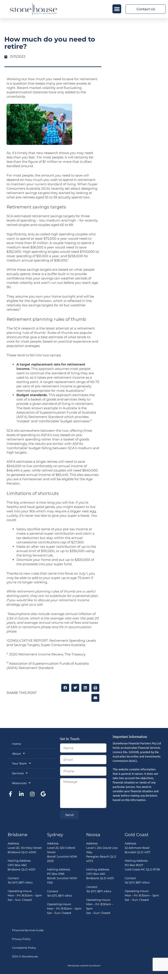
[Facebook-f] (10, 794)
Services (18, 773)
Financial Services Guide (28, 930)
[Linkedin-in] (21, 794)
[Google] (43, 794)
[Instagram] (32, 794)
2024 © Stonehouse (25, 956)
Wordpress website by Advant (84, 965)
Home (16, 743)
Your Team (19, 763)
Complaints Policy (24, 947)
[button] (116, 8)
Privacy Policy (21, 939)
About (16, 753)
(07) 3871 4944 (22, 882)
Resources (19, 783)
